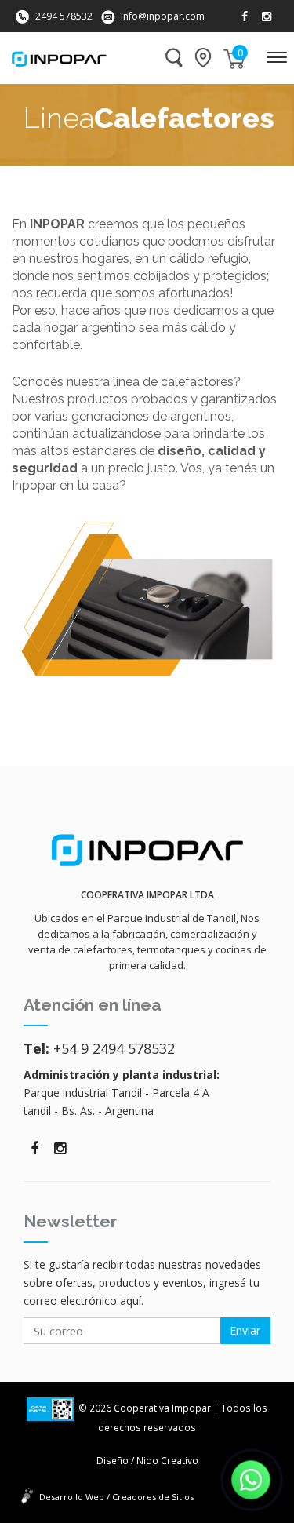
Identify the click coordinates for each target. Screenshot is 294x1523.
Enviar (245, 1330)
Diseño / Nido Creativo (147, 1460)
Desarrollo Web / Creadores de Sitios (116, 1497)
